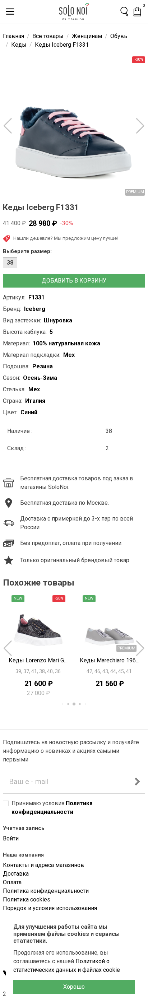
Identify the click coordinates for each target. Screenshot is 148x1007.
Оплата (12, 882)
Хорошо (74, 986)
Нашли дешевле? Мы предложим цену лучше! (65, 238)
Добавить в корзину (74, 280)
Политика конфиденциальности (46, 890)
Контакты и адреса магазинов (43, 865)
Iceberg (34, 309)
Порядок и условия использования (50, 908)
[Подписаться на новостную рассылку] (137, 781)
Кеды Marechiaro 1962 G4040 (109, 660)
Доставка (16, 873)
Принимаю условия (52, 807)
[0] (137, 11)
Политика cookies (26, 899)
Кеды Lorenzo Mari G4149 (38, 660)
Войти (11, 838)
